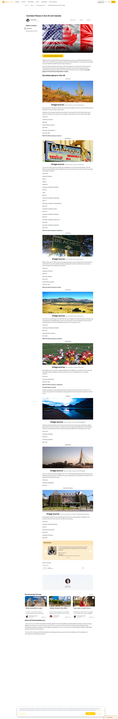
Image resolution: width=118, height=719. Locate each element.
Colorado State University (48, 333)
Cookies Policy (99, 710)
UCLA (43, 192)
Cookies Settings (22, 713)
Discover (23, 1)
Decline (99, 713)
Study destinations (41, 5)
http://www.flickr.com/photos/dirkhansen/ (74, 367)
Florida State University (48, 281)
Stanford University (47, 176)
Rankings (17, 1)
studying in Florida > (56, 287)
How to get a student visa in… (82, 608)
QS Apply (68, 627)
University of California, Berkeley (50, 187)
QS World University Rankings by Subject (59, 625)
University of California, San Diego (50, 198)
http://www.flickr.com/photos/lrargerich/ (74, 316)
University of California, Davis (49, 208)
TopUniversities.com (30, 623)
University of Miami (47, 276)
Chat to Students (53, 1)
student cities (45, 565)
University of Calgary (47, 439)
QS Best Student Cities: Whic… (59, 608)
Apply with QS (101, 2)
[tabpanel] (68, 551)
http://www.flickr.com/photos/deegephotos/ (74, 105)
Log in (109, 1)
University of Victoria (47, 535)
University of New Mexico (48, 130)
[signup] (80, 20)
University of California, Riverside (50, 225)
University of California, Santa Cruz (51, 219)
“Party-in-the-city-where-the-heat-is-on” (64, 262)
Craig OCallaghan (56, 615)
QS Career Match (29, 632)
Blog (32, 5)
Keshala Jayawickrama (33, 615)
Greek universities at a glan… (34, 608)
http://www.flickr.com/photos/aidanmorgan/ (74, 164)
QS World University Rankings (39, 625)
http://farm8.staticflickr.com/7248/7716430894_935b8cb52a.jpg (74, 514)
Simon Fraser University (48, 529)
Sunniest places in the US (31, 31)
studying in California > (57, 230)
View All (91, 594)
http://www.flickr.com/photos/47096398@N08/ (74, 422)
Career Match (31, 1)
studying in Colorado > (56, 338)
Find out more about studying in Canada (53, 56)
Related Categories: (46, 562)
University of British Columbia (49, 524)
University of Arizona (47, 119)
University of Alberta (47, 434)
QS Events (61, 627)
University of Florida (47, 271)
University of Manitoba (48, 482)
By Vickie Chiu (33, 19)
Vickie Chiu (68, 587)
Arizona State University (48, 125)
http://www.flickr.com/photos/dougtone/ (74, 259)
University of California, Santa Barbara (51, 203)
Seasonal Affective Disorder (73, 60)
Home (26, 5)
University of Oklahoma (48, 379)
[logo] (7, 2)
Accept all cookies (90, 713)
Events (37, 1)
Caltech (44, 181)
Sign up (113, 1)
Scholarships (44, 1)
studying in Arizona (56, 135)
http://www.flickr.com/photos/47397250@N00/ (74, 471)
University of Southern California (50, 214)
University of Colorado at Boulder (50, 327)
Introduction (29, 28)
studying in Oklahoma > (57, 384)
